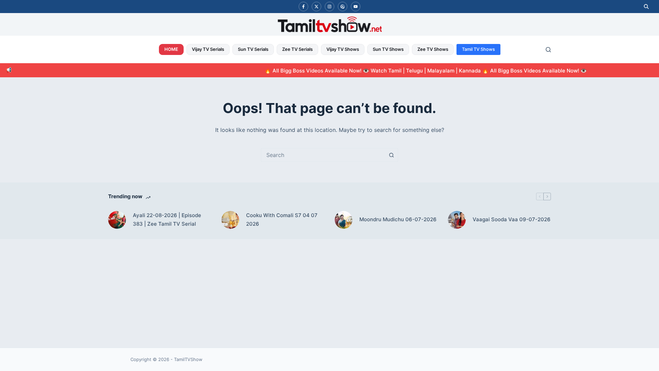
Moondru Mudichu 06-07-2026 (398, 219)
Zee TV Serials (297, 49)
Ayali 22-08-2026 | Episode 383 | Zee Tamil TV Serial (167, 219)
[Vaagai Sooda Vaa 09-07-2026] (457, 220)
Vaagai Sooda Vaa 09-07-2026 (512, 219)
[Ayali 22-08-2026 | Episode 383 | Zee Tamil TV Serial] (117, 220)
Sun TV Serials (253, 49)
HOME (171, 49)
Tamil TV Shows (478, 49)
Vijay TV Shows (342, 49)
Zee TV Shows (432, 49)
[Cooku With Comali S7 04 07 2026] (230, 220)
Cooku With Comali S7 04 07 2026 (281, 219)
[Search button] (391, 154)
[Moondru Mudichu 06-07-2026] (343, 220)
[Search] (548, 49)
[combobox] (323, 155)
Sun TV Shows (388, 49)
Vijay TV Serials (208, 49)
